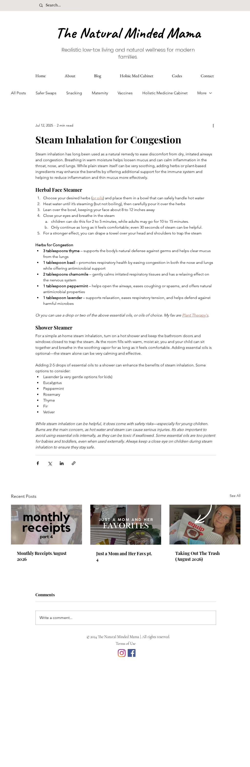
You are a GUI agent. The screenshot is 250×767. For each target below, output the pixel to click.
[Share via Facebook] (37, 463)
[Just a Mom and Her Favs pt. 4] (125, 525)
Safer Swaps (46, 93)
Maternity (100, 93)
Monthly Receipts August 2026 (41, 556)
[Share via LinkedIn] (61, 463)
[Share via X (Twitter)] (49, 463)
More (202, 93)
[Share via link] (73, 463)
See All (235, 495)
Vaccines (125, 93)
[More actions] (213, 125)
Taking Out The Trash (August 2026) (197, 556)
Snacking (74, 93)
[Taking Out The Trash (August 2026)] (204, 524)
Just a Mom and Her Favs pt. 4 (124, 556)
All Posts (18, 93)
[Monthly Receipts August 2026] (46, 524)
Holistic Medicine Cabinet (165, 93)
